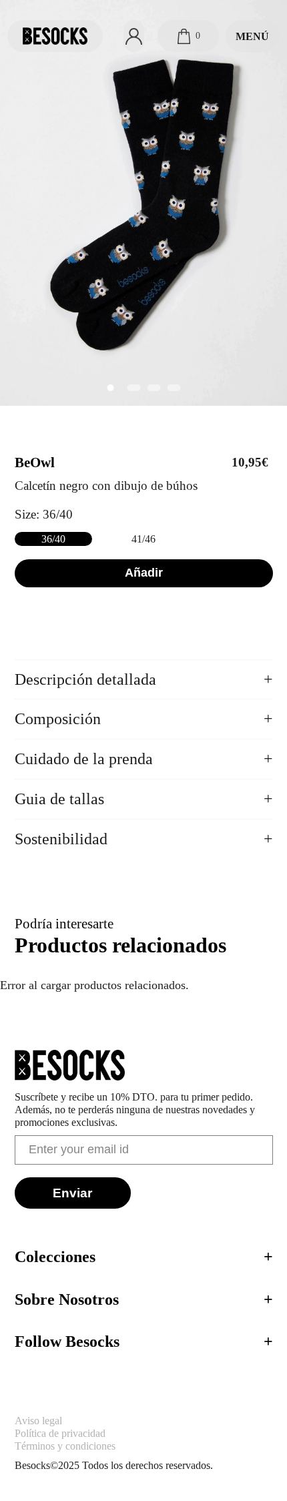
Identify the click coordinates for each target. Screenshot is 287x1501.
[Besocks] (55, 36)
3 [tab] (153, 387)
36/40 (53, 539)
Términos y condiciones (65, 1446)
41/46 (143, 539)
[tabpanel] (143, 203)
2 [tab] (133, 387)
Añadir (144, 572)
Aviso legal (38, 1420)
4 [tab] (173, 387)
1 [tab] (110, 387)
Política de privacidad (60, 1433)
